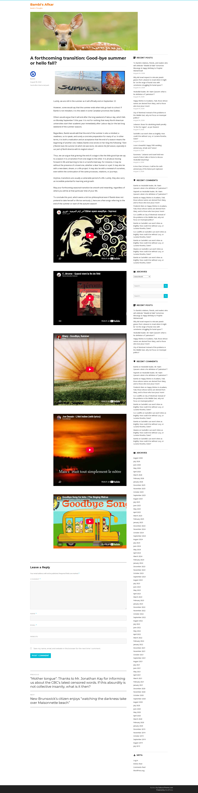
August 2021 (138, 661)
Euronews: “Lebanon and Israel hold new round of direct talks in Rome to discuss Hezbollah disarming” (148, 157)
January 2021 (138, 685)
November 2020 (139, 692)
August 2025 (138, 499)
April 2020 (137, 716)
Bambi (32, 79)
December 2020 (139, 688)
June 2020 (137, 709)
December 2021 (139, 648)
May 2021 (137, 672)
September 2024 (139, 536)
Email (33, 625)
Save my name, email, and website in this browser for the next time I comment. (67, 648)
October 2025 (138, 492)
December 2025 (139, 485)
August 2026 (138, 458)
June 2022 (137, 627)
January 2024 (138, 563)
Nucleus (153, 787)
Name (33, 614)
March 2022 (137, 638)
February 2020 (138, 722)
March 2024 (137, 556)
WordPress (169, 790)
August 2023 (138, 580)
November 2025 (139, 488)
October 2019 (138, 736)
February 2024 (138, 560)
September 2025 (139, 495)
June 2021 (137, 668)
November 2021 (139, 651)
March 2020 (137, 719)
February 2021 (138, 682)
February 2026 (138, 478)
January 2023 (138, 604)
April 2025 (137, 512)
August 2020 (138, 702)
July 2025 (136, 502)
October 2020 (138, 695)
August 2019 (138, 743)
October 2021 (138, 655)
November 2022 (139, 610)
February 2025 (138, 519)
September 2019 (139, 739)
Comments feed (139, 767)
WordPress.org (138, 770)
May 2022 (137, 631)
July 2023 (136, 583)
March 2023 (137, 597)
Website (34, 636)
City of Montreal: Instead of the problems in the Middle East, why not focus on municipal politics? (149, 115)
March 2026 (137, 475)
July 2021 (136, 665)
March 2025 (137, 516)
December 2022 (139, 607)
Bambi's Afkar (42, 4)
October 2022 (138, 614)
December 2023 (139, 566)
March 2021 (137, 678)
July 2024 (136, 543)
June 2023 (137, 587)
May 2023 (137, 590)
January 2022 (138, 644)
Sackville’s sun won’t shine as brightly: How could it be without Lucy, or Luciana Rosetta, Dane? (149, 136)
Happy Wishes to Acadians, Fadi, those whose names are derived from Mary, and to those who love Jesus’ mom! (150, 103)
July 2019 (136, 746)
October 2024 (138, 533)
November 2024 (139, 529)
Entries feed (137, 764)
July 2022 (136, 624)
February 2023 (138, 600)
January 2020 (138, 726)
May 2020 (137, 712)
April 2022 (137, 634)
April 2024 (137, 553)
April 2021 (137, 675)
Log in (135, 760)
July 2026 (136, 461)
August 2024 (138, 539)
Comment (35, 579)
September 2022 (139, 617)
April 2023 (137, 594)
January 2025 (138, 522)
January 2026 (138, 482)
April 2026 (137, 472)
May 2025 (137, 509)
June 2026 (137, 465)
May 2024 (137, 549)
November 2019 (139, 733)
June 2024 (137, 546)
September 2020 (139, 699)
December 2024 (139, 526)
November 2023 (139, 570)
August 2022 (138, 621)
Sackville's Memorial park (39, 85)
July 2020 (136, 705)
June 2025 (137, 505)
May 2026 (137, 468)
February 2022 (138, 641)
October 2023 (138, 573)
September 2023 (139, 577)
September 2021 (139, 658)
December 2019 (139, 729)
